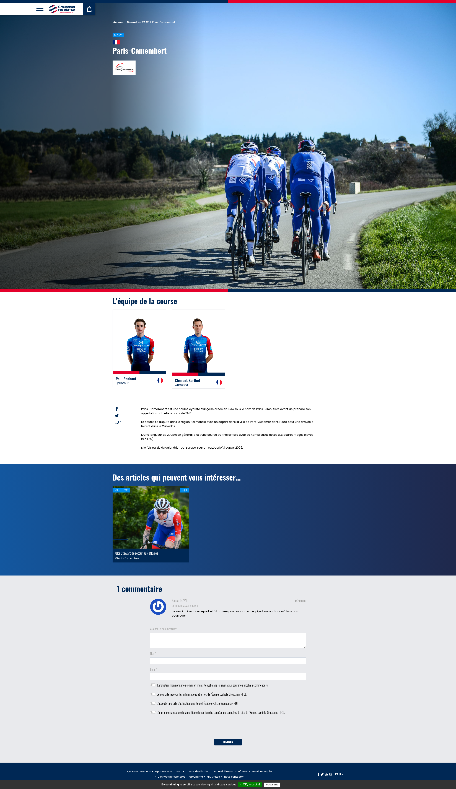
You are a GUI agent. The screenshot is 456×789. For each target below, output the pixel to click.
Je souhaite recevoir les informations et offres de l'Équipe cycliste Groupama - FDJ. (202, 694)
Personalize (272, 784)
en (341, 774)
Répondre (300, 601)
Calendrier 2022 (138, 22)
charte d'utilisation (180, 703)
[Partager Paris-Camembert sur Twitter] (120, 416)
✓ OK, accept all (250, 784)
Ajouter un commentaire (163, 629)
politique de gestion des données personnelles (212, 712)
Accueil (118, 22)
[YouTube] (326, 774)
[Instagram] (331, 774)
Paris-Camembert (140, 50)
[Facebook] (318, 774)
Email (153, 669)
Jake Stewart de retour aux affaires (136, 553)
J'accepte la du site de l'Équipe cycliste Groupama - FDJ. (197, 703)
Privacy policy (289, 784)
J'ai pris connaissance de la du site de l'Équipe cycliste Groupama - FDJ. (221, 712)
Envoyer (228, 742)
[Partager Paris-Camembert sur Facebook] (120, 409)
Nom (153, 653)
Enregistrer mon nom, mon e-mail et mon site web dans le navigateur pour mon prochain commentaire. (212, 685)
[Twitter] (322, 774)
